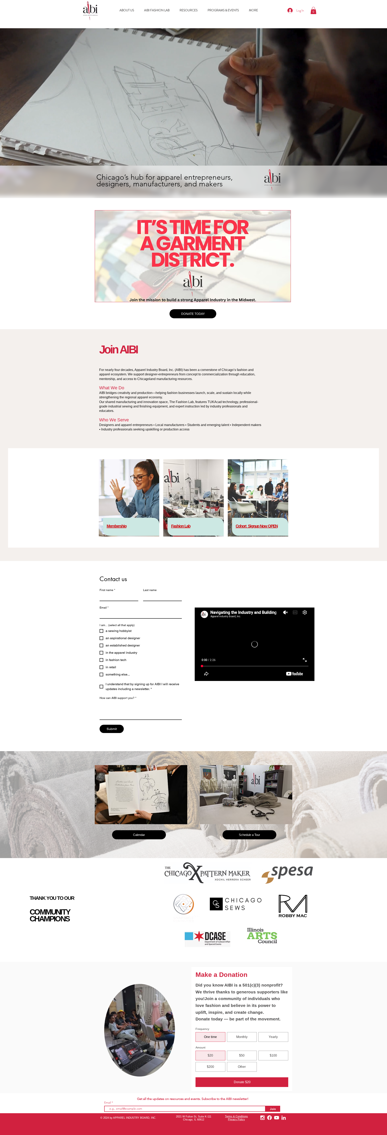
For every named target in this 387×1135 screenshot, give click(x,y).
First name (107, 590)
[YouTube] (277, 1118)
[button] (313, 10)
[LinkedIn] (284, 1118)
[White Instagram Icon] (262, 1118)
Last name (150, 590)
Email (104, 607)
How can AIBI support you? (118, 698)
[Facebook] (269, 1118)
